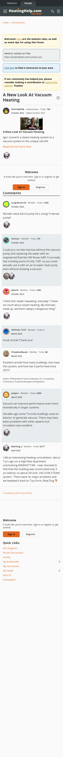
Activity (6, 557)
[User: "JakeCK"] (6, 291)
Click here (9, 67)
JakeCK (14, 290)
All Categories (10, 548)
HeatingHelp (17, 109)
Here (18, 38)
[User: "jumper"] (6, 395)
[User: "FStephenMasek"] (6, 353)
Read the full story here (17, 146)
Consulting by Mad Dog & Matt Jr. (18, 493)
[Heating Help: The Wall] (25, 11)
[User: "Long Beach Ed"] (6, 204)
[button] (58, 98)
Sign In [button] (21, 187)
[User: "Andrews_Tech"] (6, 331)
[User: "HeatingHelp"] (6, 111)
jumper (15, 393)
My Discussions (11, 566)
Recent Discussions (13, 552)
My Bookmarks (31, 561)
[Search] (52, 11)
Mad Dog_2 (16, 446)
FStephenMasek (19, 352)
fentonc (15, 238)
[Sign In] (58, 11)
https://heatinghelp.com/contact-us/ (23, 56)
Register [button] (40, 187)
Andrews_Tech (18, 329)
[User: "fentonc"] (6, 240)
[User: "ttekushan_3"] (6, 276)
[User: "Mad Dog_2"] (6, 155)
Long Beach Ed (18, 202)
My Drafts (31, 570)
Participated (9, 579)
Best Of (7, 575)
